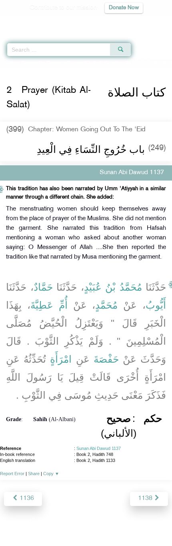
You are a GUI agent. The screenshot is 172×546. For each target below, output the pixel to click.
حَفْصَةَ (106, 359)
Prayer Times (116, 22)
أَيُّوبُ (156, 305)
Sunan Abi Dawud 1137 (98, 448)
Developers (95, 523)
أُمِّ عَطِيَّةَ (49, 305)
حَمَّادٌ (43, 287)
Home (9, 63)
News (40, 523)
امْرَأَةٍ (61, 359)
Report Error (12, 473)
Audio (148, 22)
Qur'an (54, 22)
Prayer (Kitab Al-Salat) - (108, 63)
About (20, 523)
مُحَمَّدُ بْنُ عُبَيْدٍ (113, 287)
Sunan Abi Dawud (41, 63)
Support (64, 523)
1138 (146, 499)
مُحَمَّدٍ (106, 305)
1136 (26, 499)
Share (34, 473)
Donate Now (124, 7)
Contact (125, 523)
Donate (150, 523)
